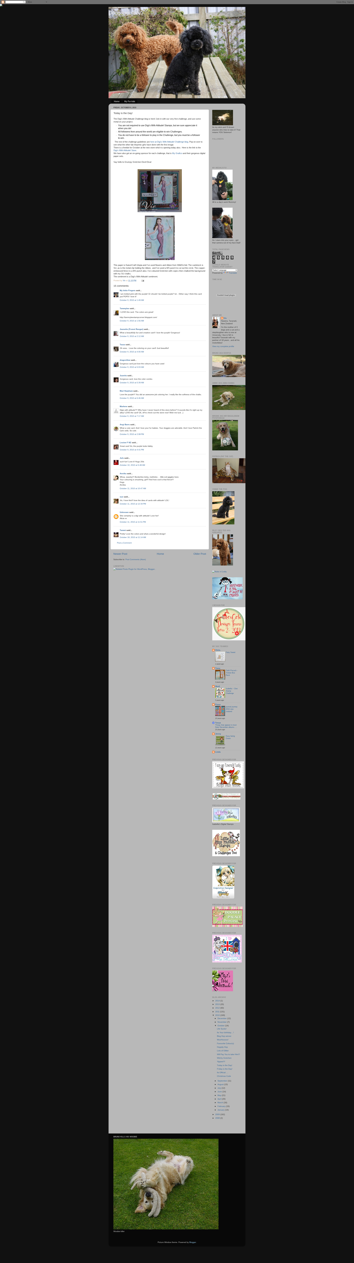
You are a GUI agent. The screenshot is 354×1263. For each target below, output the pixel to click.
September (223, 1081)
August (221, 1084)
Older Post (199, 553)
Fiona (218, 704)
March (221, 1103)
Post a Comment (124, 543)
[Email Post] (143, 280)
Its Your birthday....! (225, 1033)
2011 (217, 1012)
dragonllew (125, 360)
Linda (218, 752)
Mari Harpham (126, 391)
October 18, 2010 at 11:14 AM (133, 537)
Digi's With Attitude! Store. (125, 150)
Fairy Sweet (230, 652)
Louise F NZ (125, 443)
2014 (217, 1001)
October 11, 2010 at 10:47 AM (133, 488)
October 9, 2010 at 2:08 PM (132, 434)
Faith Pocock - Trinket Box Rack (232, 672)
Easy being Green (230, 737)
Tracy (217, 668)
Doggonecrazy (125, 13)
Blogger (192, 1242)
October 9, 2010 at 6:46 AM (132, 398)
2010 (217, 1015)
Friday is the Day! (224, 1069)
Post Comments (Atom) (135, 559)
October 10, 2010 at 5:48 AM (132, 465)
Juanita (123, 376)
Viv (225, 318)
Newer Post (120, 553)
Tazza (122, 345)
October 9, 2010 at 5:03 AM (132, 367)
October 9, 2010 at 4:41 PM (132, 450)
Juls (122, 458)
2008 (217, 1118)
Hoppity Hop (222, 1047)
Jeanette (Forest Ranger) (132, 329)
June (220, 1092)
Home (116, 101)
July (220, 1088)
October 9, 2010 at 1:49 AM (132, 300)
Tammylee (124, 308)
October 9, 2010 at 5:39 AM (132, 383)
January (221, 1110)
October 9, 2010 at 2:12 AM (132, 336)
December (222, 1018)
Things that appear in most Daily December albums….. (226, 726)
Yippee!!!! (221, 1062)
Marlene (123, 406)
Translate (233, 273)
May (220, 1095)
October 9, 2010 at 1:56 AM (132, 321)
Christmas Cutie (224, 1076)
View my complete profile (223, 346)
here (152, 142)
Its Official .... (222, 1073)
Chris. (218, 650)
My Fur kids (129, 101)
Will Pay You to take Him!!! (228, 1054)
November (222, 1022)
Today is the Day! (224, 1065)
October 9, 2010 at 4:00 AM (132, 352)
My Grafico (177, 153)
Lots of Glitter (223, 1051)
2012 (217, 1008)
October (221, 1026)
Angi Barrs (125, 425)
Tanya (218, 723)
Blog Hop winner (224, 1036)
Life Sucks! (222, 1029)
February (222, 1106)
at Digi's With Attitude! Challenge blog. (172, 142)
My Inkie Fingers (127, 290)
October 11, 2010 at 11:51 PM (133, 522)
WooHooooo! (222, 1040)
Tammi (123, 530)
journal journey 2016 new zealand (231, 709)
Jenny (218, 734)
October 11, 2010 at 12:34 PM (133, 504)
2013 (217, 1004)
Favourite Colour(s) (225, 1043)
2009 (217, 1114)
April (220, 1099)
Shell (217, 686)
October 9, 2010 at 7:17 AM (132, 416)
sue (121, 497)
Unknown (124, 512)
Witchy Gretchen (224, 1058)
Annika (123, 474)
